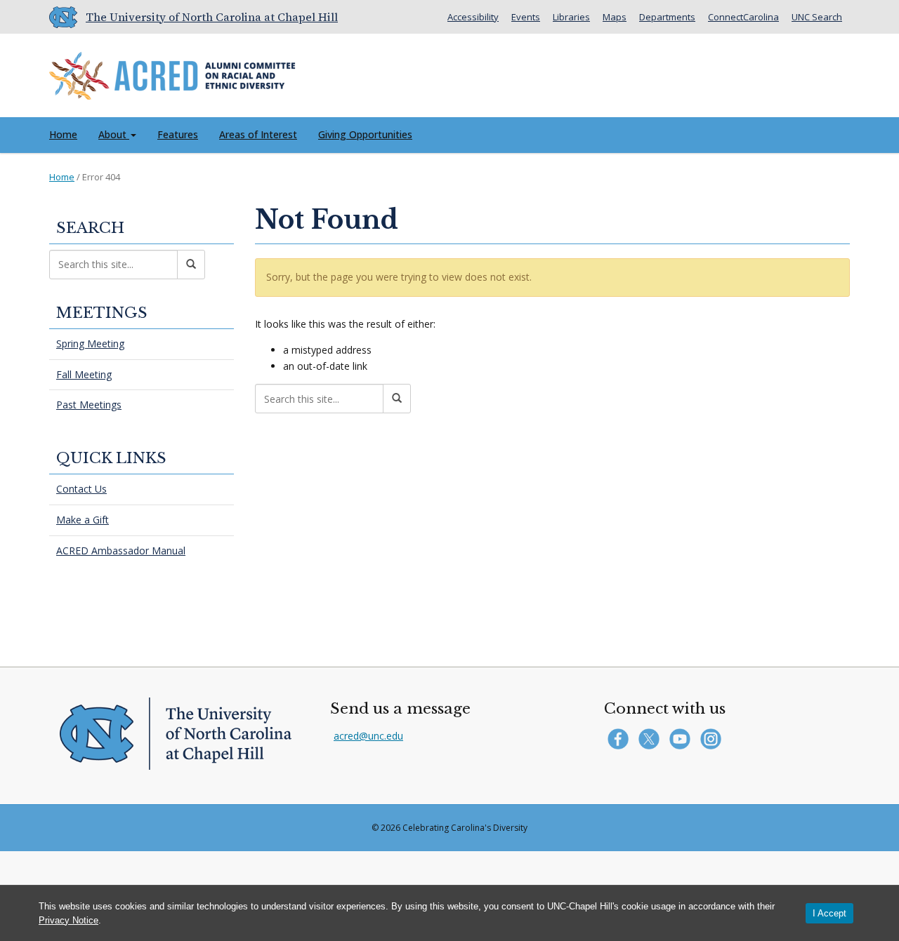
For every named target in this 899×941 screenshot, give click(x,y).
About (113, 134)
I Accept (829, 913)
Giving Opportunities (365, 134)
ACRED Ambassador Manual (120, 550)
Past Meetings (89, 404)
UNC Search (817, 17)
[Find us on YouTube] (683, 737)
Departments (667, 17)
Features (177, 134)
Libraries (571, 17)
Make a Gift (82, 519)
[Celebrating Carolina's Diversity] (172, 73)
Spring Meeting (90, 343)
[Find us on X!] (652, 737)
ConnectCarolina (743, 17)
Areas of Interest (258, 134)
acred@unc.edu (368, 735)
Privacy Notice (68, 920)
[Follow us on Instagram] (712, 737)
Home (63, 134)
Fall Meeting (84, 374)
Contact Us (81, 488)
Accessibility (473, 17)
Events (525, 17)
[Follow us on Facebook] (621, 737)
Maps (614, 17)
